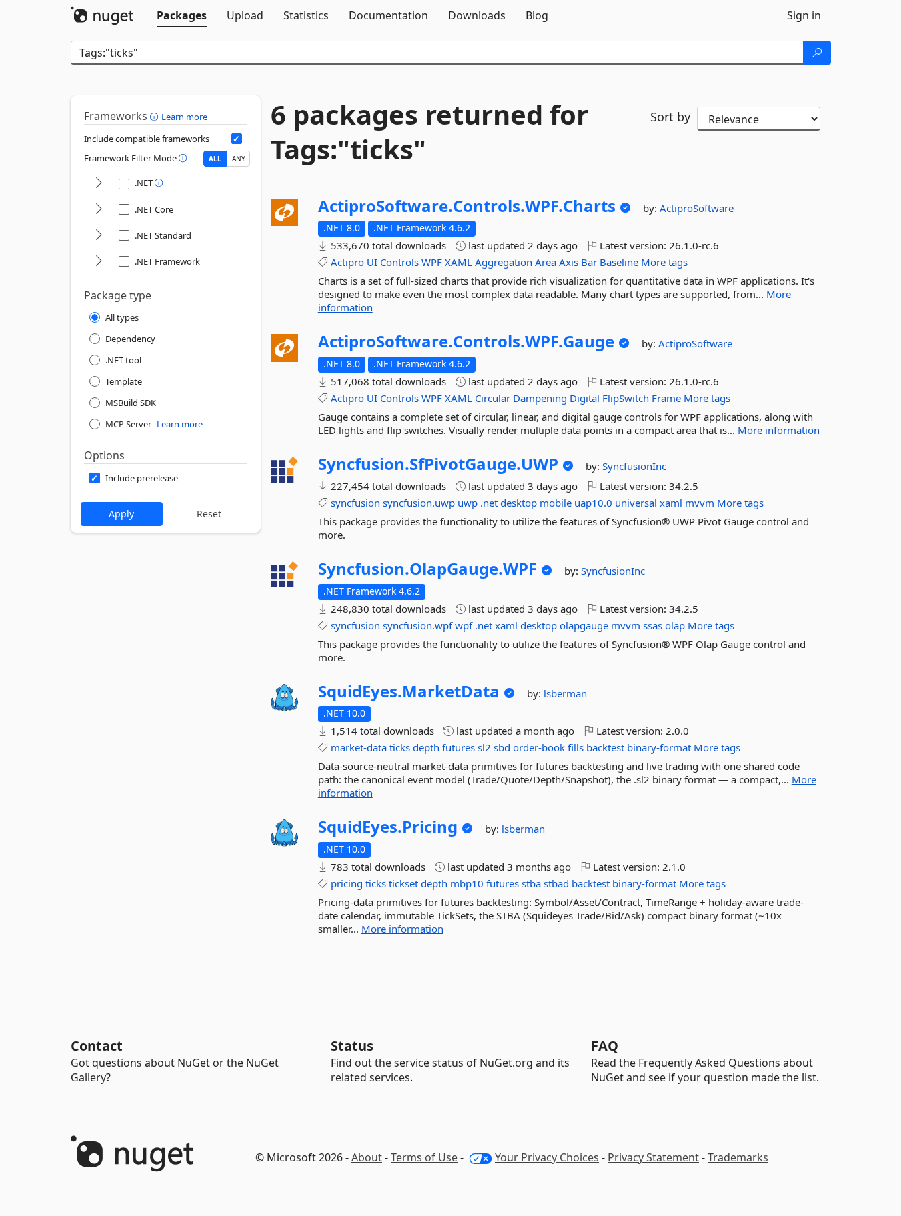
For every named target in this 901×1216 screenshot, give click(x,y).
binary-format (659, 747)
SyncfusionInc (634, 466)
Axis (568, 262)
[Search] (817, 53)
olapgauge (584, 625)
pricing (347, 883)
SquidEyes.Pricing (388, 826)
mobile (556, 502)
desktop (518, 502)
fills (576, 747)
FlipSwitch (625, 398)
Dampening (540, 398)
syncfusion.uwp (419, 502)
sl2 (484, 747)
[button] (155, 116)
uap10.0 (593, 502)
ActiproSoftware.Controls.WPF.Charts (467, 206)
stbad (556, 883)
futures (458, 747)
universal (636, 502)
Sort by (670, 117)
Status (352, 1046)
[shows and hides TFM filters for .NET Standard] (98, 236)
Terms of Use (424, 1157)
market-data (359, 747)
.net (489, 502)
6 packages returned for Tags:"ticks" (429, 132)
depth (426, 747)
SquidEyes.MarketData (409, 691)
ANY (238, 158)
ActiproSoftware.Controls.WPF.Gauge (466, 341)
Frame (666, 398)
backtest (605, 747)
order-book (539, 747)
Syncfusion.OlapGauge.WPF (427, 568)
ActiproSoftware (697, 208)
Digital (585, 398)
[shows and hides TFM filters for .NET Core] (98, 210)
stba (531, 883)
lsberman (565, 693)
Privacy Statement (653, 1157)
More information (779, 430)
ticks (399, 747)
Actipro (347, 262)
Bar (589, 262)
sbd (502, 747)
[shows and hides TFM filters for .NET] (98, 184)
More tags (664, 262)
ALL (215, 158)
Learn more (184, 117)
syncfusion (355, 502)
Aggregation (503, 262)
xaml (671, 502)
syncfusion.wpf (417, 625)
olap (675, 625)
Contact (97, 1046)
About (366, 1157)
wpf (463, 625)
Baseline (619, 262)
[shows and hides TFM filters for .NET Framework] (98, 262)
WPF (431, 262)
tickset (403, 883)
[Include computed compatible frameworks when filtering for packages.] (236, 138)
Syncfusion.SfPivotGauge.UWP (438, 464)
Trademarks (738, 1157)
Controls (399, 262)
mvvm (699, 502)
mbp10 (467, 883)
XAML (458, 262)
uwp (468, 502)
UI (372, 262)
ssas (652, 625)
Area (545, 262)
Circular (492, 398)
